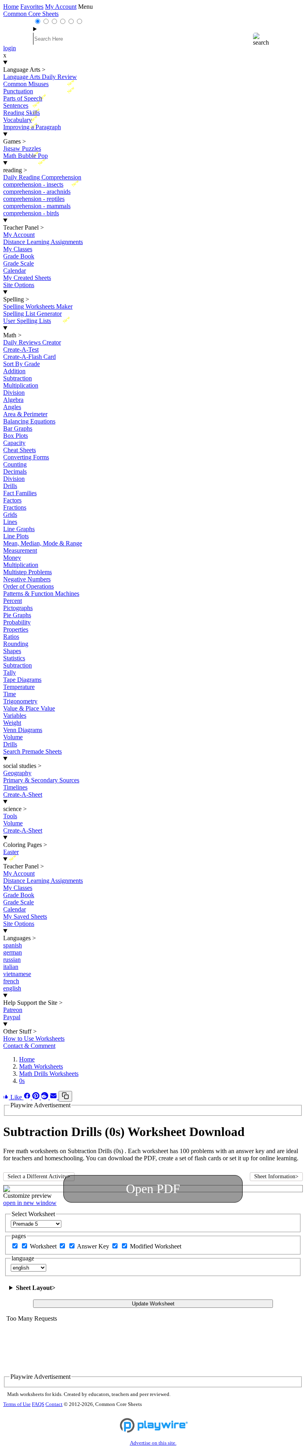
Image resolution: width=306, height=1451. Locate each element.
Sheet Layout (35, 1287)
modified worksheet (155, 1246)
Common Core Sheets (31, 13)
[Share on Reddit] (45, 1097)
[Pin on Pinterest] (36, 1097)
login (9, 48)
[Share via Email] (54, 1097)
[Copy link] (65, 1096)
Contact (54, 1404)
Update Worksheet (153, 1304)
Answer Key (94, 1246)
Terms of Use (17, 1404)
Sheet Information (276, 1176)
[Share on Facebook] (28, 1097)
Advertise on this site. (153, 1443)
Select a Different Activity (39, 1176)
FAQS (38, 1404)
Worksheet (44, 1246)
